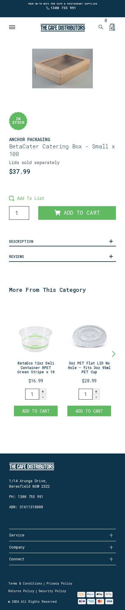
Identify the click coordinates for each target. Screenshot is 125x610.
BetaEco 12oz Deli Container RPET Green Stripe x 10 (36, 367)
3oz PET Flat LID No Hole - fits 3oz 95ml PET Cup (89, 367)
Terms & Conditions (25, 583)
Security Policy (52, 591)
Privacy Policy (59, 583)
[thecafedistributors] (62, 27)
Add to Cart (80, 212)
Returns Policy (21, 591)
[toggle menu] (12, 27)
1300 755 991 (63, 7)
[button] (26, 198)
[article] (35, 360)
